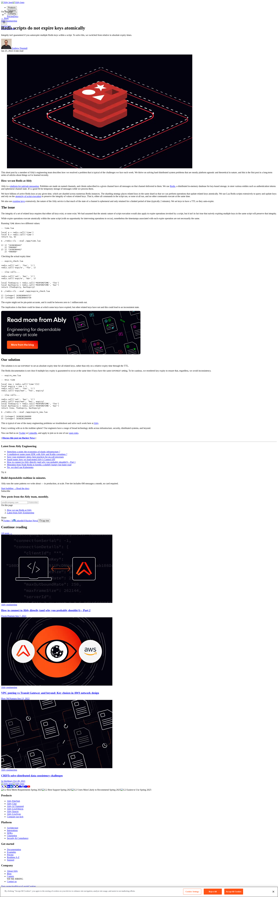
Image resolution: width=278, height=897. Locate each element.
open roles (73, 433)
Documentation (14, 849)
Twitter (22, 433)
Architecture (12, 828)
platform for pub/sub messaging (24, 186)
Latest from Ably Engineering (20, 512)
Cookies (32, 886)
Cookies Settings (192, 891)
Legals (25, 886)
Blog (5, 18)
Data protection (8, 886)
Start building (8, 488)
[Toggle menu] (4, 22)
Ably (96, 423)
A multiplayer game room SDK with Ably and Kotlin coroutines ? (37, 454)
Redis (172, 186)
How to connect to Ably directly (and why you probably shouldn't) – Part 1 (41, 462)
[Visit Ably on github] (16, 787)
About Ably (12, 871)
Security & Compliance (17, 838)
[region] (139, 892)
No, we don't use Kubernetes (20, 467)
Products (12, 8)
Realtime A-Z (13, 857)
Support (10, 860)
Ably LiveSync (14, 814)
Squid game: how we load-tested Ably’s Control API (31, 459)
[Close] (273, 891)
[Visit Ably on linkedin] (10, 787)
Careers (10, 876)
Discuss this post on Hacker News (18, 438)
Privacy (18, 886)
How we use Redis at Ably (19, 510)
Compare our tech (15, 816)
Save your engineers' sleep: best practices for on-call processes (35, 457)
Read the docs (22, 488)
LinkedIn (33, 433)
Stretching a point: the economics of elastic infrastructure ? (33, 451)
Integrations (12, 830)
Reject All (213, 891)
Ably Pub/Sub (13, 801)
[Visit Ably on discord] (21, 787)
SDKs (10, 833)
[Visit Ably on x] (4, 787)
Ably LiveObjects (15, 809)
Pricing (10, 854)
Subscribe (33, 502)
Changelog (12, 835)
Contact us (12, 881)
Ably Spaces (13, 811)
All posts (6, 533)
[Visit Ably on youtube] (27, 787)
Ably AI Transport (15, 806)
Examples (11, 852)
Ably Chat (12, 803)
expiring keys (19, 201)
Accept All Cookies (233, 891)
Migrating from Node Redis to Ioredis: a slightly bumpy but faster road (39, 464)
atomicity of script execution (28, 196)
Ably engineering (9, 21)
